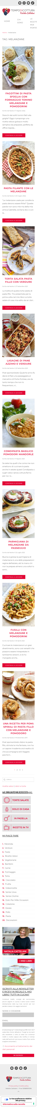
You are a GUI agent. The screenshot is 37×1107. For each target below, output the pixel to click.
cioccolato (10, 880)
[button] (18, 1091)
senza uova (11, 892)
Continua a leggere (13, 135)
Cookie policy (24, 1086)
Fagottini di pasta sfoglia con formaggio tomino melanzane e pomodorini (18, 100)
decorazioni (11, 920)
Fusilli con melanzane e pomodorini (18, 633)
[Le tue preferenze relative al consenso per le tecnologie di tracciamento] (33, 1103)
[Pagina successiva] (22, 770)
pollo (8, 912)
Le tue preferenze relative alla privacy (20, 1100)
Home (7, 21)
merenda (8, 844)
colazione (10, 904)
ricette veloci (8, 786)
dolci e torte (20, 786)
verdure (8, 848)
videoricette (11, 888)
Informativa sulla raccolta (14, 1104)
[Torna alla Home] (18, 11)
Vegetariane (10, 860)
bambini (9, 864)
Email (5, 1020)
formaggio (10, 872)
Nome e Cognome (11, 1011)
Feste (7, 852)
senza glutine (12, 896)
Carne (7, 868)
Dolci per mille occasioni (17, 900)
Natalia (11, 111)
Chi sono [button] (20, 21)
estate (8, 908)
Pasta (8, 916)
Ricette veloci (11, 856)
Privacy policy (13, 1086)
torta (7, 876)
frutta (8, 884)
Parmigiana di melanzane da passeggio (18, 544)
